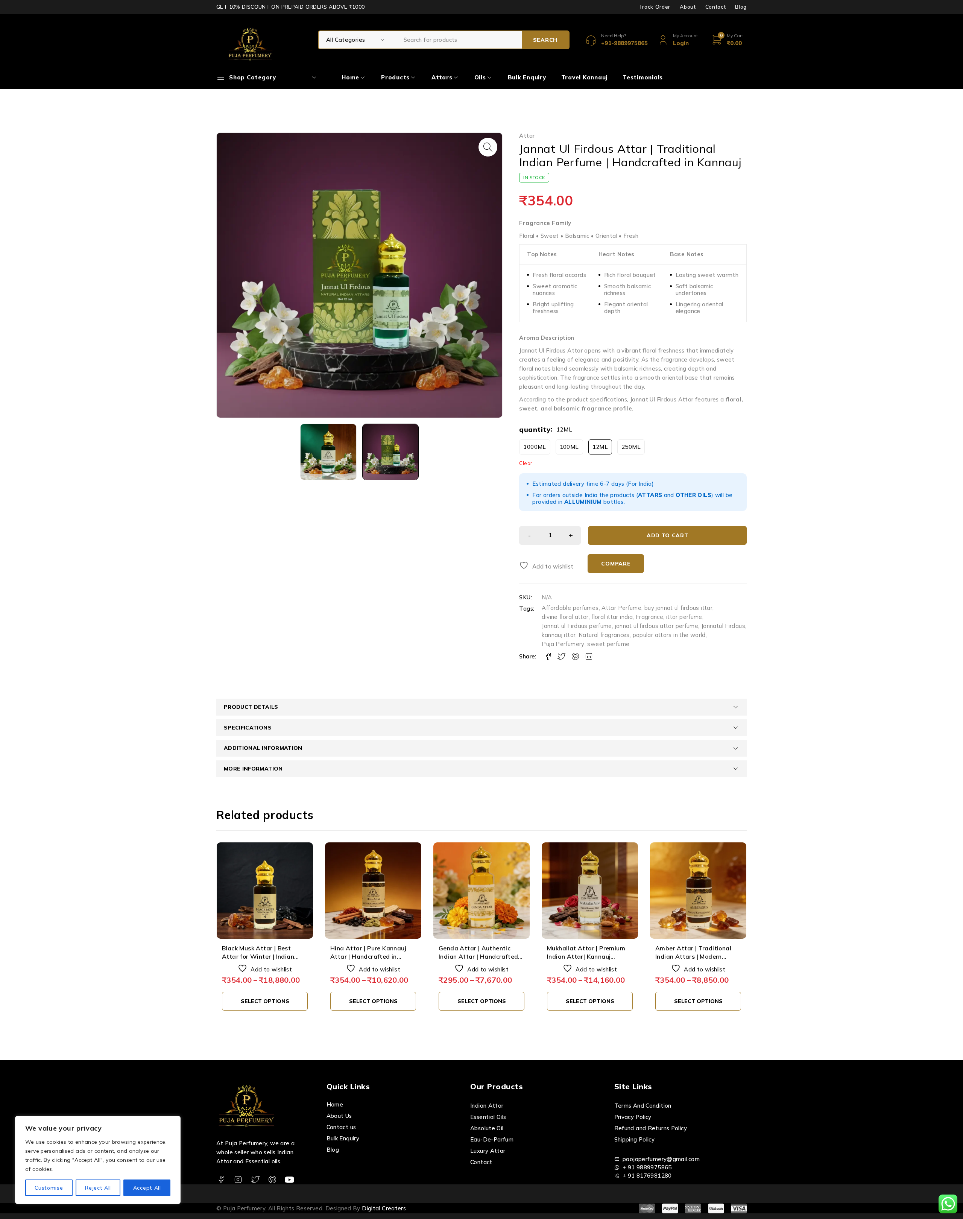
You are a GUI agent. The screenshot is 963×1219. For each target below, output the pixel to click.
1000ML (534, 446)
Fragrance (649, 616)
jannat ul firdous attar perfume (657, 625)
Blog (741, 7)
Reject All (98, 1187)
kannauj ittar (559, 634)
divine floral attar (565, 616)
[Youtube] (289, 1179)
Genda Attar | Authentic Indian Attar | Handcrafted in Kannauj (370, 956)
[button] (487, 147)
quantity (534, 429)
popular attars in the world (669, 634)
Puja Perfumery (563, 643)
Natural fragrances (604, 634)
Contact (715, 7)
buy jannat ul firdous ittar (678, 607)
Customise (49, 1187)
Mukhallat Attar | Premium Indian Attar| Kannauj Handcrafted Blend (478, 956)
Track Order (654, 7)
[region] (98, 1160)
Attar (527, 135)
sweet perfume (608, 643)
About (688, 7)
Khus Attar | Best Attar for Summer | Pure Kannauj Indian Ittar (694, 956)
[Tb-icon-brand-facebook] (221, 1179)
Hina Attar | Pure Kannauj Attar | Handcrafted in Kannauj (260, 956)
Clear (525, 463)
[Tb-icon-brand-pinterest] (272, 1179)
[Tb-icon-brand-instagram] (238, 1179)
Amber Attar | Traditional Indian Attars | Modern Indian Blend (585, 956)
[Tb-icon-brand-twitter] (255, 1179)
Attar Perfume (621, 607)
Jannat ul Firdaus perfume (577, 625)
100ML (569, 446)
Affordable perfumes (570, 607)
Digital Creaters (384, 1208)
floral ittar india (612, 616)
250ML (631, 446)
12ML (600, 446)
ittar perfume (684, 616)
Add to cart (667, 535)
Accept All (147, 1187)
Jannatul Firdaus (723, 625)
